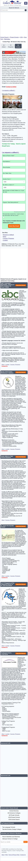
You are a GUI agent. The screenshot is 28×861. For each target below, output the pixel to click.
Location (5, 240)
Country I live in (7, 179)
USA (21, 37)
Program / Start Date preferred (11, 202)
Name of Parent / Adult (9, 155)
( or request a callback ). (8, 90)
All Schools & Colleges (14, 813)
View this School (20, 285)
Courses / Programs (8, 238)
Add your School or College (10, 838)
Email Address (6, 161)
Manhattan (7, 39)
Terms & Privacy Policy (14, 854)
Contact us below (11, 86)
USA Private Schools (14, 817)
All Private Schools (14, 815)
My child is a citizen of (8, 184)
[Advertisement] (14, 23)
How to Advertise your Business (11, 836)
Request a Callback (8, 234)
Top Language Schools (8, 827)
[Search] (26, 10)
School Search (4, 37)
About (4, 236)
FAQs (6, 854)
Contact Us (5, 366)
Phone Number (6, 167)
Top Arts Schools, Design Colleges (11, 829)
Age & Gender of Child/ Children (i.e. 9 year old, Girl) (13, 191)
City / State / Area (7, 173)
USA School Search (14, 819)
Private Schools (14, 37)
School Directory (14, 811)
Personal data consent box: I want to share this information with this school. (13, 214)
